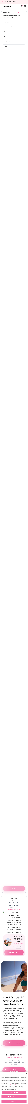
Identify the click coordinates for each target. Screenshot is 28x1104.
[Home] (6, 6)
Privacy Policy (13, 1084)
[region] (14, 1088)
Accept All (13, 1101)
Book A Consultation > (14, 909)
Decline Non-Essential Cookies (14, 1096)
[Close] (26, 1073)
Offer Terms (18, 948)
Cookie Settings (14, 1092)
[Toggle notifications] (22, 6)
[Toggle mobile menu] (25, 6)
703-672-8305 (14, 907)
